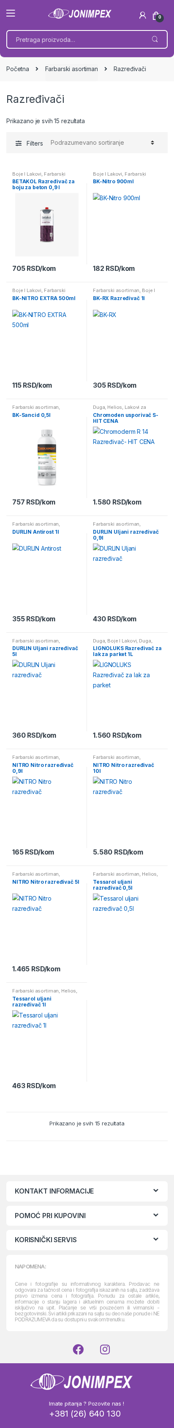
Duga (99, 407)
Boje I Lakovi (26, 174)
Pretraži (155, 39)
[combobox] (75, 39)
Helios (114, 407)
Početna (17, 68)
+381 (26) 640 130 (85, 1414)
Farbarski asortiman (71, 68)
